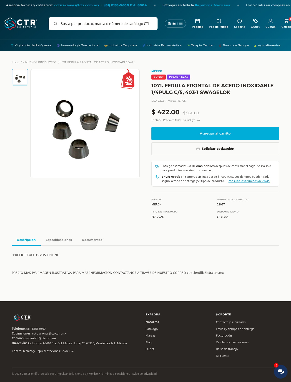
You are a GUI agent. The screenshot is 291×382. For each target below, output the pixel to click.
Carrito (286, 23)
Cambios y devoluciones (232, 342)
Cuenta (271, 26)
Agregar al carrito (215, 133)
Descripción (26, 240)
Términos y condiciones (115, 374)
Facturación (224, 335)
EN (181, 23)
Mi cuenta (222, 356)
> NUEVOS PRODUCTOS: (40, 62)
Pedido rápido (218, 26)
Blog (149, 342)
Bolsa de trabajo (227, 349)
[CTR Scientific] (20, 23)
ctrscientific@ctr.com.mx (39, 338)
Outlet (255, 26)
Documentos (92, 240)
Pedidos (197, 26)
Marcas (150, 335)
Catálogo (152, 329)
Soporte (239, 26)
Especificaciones (59, 240)
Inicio (15, 62)
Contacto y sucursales (231, 322)
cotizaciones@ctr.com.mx (49, 333)
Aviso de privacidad (144, 374)
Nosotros (152, 322)
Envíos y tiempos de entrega (235, 329)
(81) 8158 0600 (35, 329)
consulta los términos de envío (249, 181)
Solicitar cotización (218, 149)
